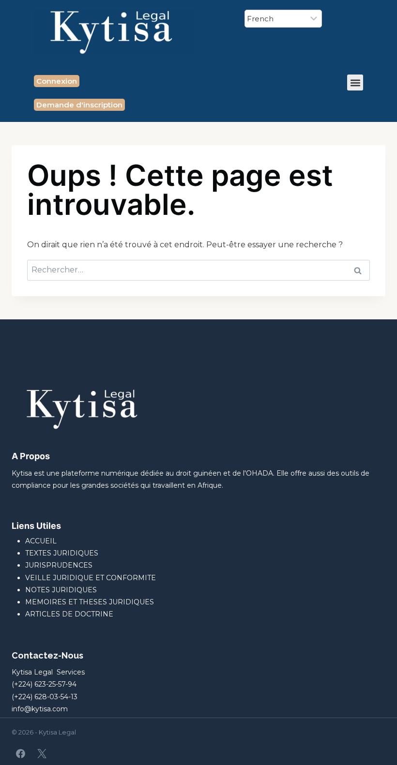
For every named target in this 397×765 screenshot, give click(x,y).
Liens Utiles (36, 526)
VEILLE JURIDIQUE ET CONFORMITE (90, 577)
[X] (41, 753)
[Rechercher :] (198, 269)
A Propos (31, 456)
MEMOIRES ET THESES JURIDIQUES (89, 602)
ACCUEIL (41, 541)
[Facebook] (21, 753)
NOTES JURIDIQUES (61, 589)
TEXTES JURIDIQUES (61, 553)
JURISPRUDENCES (58, 565)
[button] (355, 82)
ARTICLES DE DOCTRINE (69, 614)
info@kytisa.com (40, 709)
